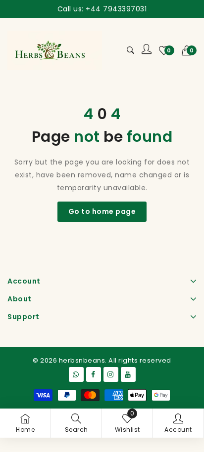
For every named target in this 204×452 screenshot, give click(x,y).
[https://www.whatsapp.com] (76, 374)
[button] (189, 50)
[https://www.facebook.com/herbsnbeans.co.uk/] (93, 374)
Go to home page (102, 211)
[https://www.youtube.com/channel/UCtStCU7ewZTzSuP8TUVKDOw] (128, 374)
